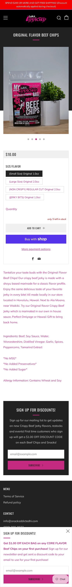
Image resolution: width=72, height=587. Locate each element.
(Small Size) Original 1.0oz (24, 173)
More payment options (36, 249)
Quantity (11, 209)
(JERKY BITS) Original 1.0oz (24, 197)
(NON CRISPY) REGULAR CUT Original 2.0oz (34, 189)
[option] (36, 90)
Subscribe (34, 465)
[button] (28, 139)
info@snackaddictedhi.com (20, 521)
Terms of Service (13, 496)
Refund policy (12, 502)
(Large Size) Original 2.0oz (24, 181)
